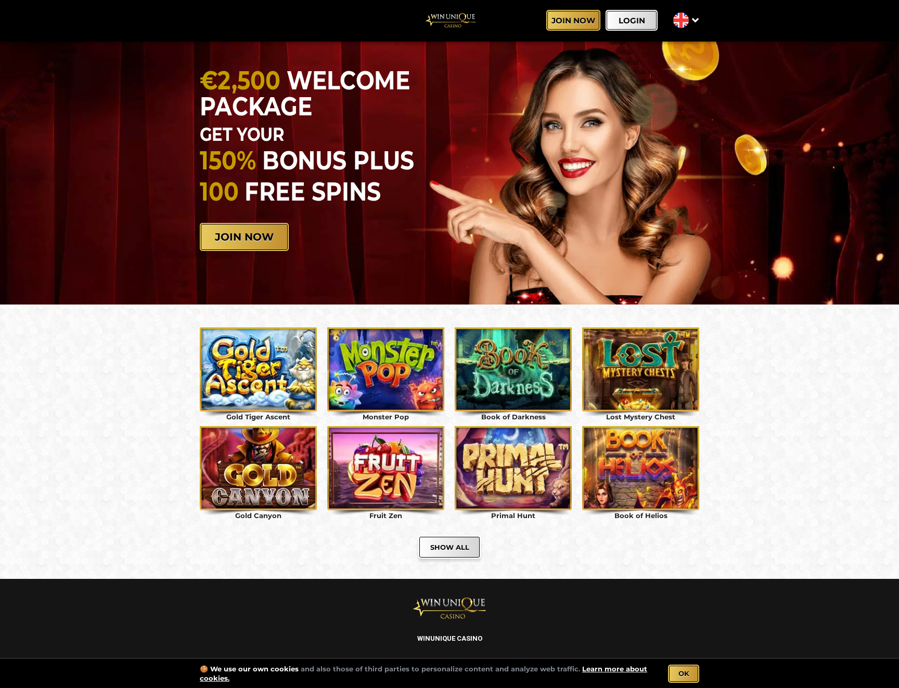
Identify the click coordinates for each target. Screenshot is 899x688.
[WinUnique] (449, 20)
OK (683, 673)
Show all (449, 547)
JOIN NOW (573, 20)
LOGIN (632, 20)
